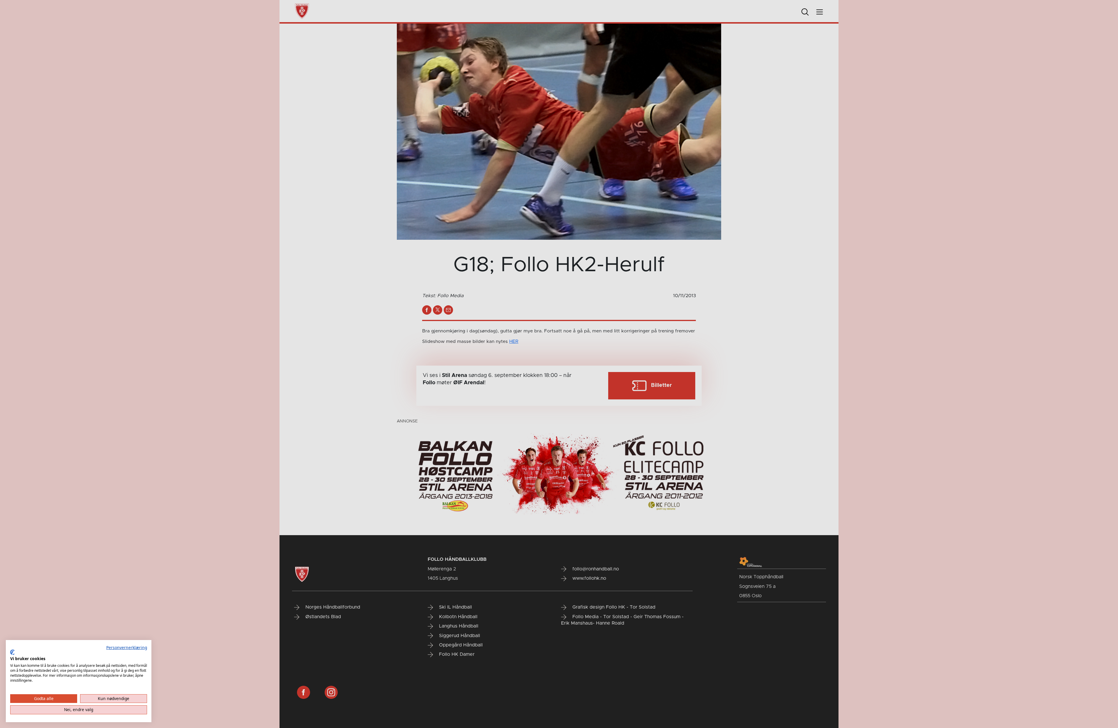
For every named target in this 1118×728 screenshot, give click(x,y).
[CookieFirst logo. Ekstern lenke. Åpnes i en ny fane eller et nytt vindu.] (12, 652)
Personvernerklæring (126, 647)
